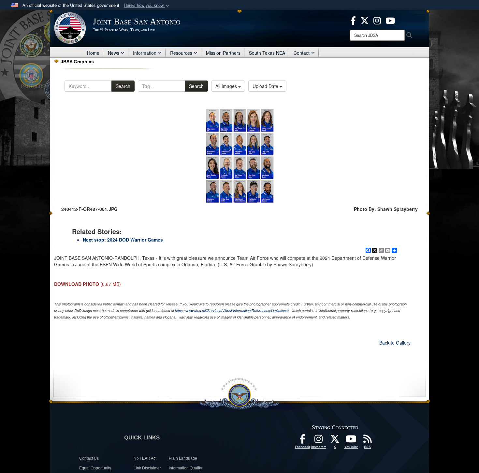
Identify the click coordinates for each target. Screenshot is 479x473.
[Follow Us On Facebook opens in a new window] (302, 440)
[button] (147, 5)
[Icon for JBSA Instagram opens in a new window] (377, 20)
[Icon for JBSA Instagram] (319, 440)
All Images (226, 86)
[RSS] (367, 440)
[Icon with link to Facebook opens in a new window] (353, 20)
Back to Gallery (395, 342)
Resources (181, 53)
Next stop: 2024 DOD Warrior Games (123, 239)
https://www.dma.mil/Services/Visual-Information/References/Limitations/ (232, 310)
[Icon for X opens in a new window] (364, 20)
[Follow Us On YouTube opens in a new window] (351, 440)
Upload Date (266, 86)
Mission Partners (223, 53)
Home (93, 53)
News (113, 53)
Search (123, 86)
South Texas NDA (267, 53)
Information (144, 53)
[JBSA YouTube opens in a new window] (390, 20)
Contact (302, 53)
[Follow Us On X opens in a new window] (335, 440)
